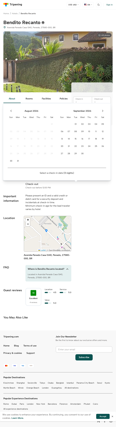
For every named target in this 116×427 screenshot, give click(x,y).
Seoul (99, 383)
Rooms (29, 98)
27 (38, 153)
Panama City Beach (85, 383)
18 (25, 146)
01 (52, 124)
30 (11, 161)
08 (52, 131)
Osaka (50, 383)
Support (30, 353)
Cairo (95, 404)
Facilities (46, 98)
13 (38, 139)
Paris (22, 404)
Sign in (109, 5)
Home (6, 13)
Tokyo (42, 383)
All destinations (72, 388)
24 (18, 153)
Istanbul (70, 383)
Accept (103, 416)
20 (38, 146)
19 (31, 146)
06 (38, 131)
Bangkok (60, 383)
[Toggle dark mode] (98, 4)
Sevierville (32, 383)
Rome (6, 404)
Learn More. (17, 418)
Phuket (87, 404)
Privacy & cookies (12, 353)
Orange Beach (32, 388)
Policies (64, 98)
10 (18, 139)
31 (18, 161)
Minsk (20, 388)
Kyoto (107, 383)
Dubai (14, 404)
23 (11, 153)
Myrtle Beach (9, 388)
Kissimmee (8, 383)
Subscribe (84, 357)
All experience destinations (15, 409)
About (12, 98)
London (45, 388)
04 (24, 131)
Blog (16, 345)
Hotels (15, 13)
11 (24, 139)
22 (52, 146)
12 (31, 139)
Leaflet (43, 250)
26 (31, 153)
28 (45, 153)
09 (11, 139)
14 (45, 139)
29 (52, 153)
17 (18, 146)
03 (18, 131)
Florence (63, 404)
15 (52, 139)
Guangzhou (56, 388)
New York (40, 404)
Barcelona (52, 404)
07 (45, 131)
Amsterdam (75, 404)
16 (11, 146)
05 (31, 131)
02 (11, 131)
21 (45, 146)
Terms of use (29, 345)
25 (24, 153)
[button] (46, 231)
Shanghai (21, 383)
